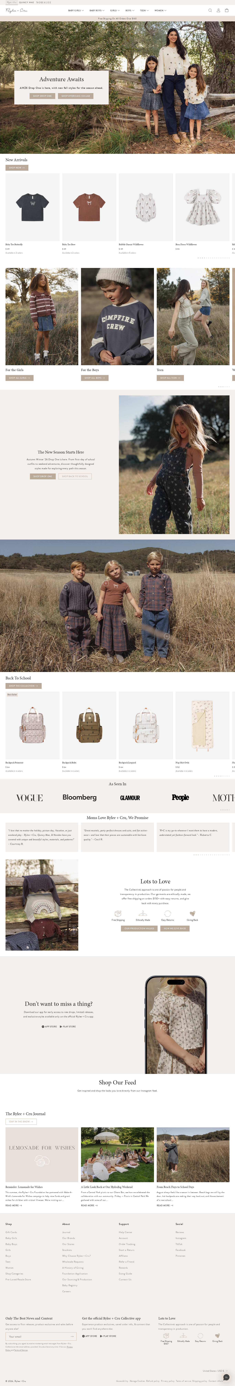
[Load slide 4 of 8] (221, 776)
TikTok (179, 1244)
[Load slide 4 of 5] (227, 810)
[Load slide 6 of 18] (204, 855)
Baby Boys (11, 1244)
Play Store (69, 1027)
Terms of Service (21, 1350)
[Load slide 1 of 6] (219, 386)
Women (10, 1268)
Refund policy (153, 1381)
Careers (66, 1291)
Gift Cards (11, 1232)
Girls (8, 1250)
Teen (8, 1261)
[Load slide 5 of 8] (223, 776)
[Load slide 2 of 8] (217, 776)
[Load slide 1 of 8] (215, 776)
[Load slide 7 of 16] (211, 258)
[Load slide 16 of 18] (225, 855)
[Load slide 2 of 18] (196, 855)
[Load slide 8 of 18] (208, 855)
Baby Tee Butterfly (14, 244)
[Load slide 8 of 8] (229, 776)
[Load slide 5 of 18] (202, 855)
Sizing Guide (125, 1273)
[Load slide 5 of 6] (227, 386)
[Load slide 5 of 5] (229, 810)
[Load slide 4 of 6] (225, 386)
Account (123, 1238)
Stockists (67, 1250)
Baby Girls (11, 1238)
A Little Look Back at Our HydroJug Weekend (107, 1187)
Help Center (125, 1232)
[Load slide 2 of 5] (223, 810)
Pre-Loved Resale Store (18, 1279)
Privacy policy (168, 1381)
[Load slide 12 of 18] (217, 855)
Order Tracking (127, 1244)
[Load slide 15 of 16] (227, 258)
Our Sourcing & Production (77, 1279)
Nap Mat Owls (182, 762)
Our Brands (68, 1238)
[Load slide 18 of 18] (229, 855)
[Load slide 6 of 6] (229, 386)
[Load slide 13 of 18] (219, 855)
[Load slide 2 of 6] (221, 386)
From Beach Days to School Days (175, 1187)
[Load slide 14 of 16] (225, 258)
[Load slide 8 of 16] (213, 258)
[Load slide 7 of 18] (206, 855)
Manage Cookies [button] (137, 1381)
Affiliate (123, 1256)
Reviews (180, 1232)
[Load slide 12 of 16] (221, 258)
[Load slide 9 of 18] (211, 855)
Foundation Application (75, 1273)
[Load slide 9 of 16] (215, 258)
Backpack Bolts (69, 762)
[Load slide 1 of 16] (198, 258)
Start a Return (127, 1250)
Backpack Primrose (14, 762)
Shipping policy (199, 1381)
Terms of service (183, 1381)
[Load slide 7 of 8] (227, 776)
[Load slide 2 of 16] (200, 258)
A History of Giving (72, 1268)
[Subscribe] (72, 1336)
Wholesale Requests (73, 1261)
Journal (66, 1232)
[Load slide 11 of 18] (215, 855)
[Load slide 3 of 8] (219, 776)
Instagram (181, 1238)
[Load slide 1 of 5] (221, 810)
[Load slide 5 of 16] (206, 258)
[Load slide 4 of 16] (204, 258)
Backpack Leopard (127, 762)
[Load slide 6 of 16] (208, 258)
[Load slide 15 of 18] (223, 855)
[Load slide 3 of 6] (223, 386)
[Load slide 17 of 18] (227, 855)
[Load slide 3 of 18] (198, 855)
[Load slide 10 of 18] (213, 855)
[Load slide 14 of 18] (221, 855)
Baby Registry (70, 1285)
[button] (76, 10)
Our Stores (68, 1244)
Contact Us (125, 1279)
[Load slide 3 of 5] (225, 810)
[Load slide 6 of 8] (225, 776)
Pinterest (181, 1256)
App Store (51, 1027)
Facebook (181, 1250)
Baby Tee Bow (68, 244)
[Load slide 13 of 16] (223, 258)
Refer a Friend (126, 1261)
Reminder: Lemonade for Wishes (24, 1187)
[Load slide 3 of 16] (202, 258)
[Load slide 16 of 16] (229, 258)
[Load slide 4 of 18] (200, 855)
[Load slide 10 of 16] (217, 258)
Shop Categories (14, 1273)
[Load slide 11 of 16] (219, 258)
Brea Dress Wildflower (186, 244)
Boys (8, 1256)
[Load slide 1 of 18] (194, 855)
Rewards (123, 1268)
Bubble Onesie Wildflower (131, 244)
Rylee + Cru (20, 1381)
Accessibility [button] (122, 1381)
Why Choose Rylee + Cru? (76, 1256)
